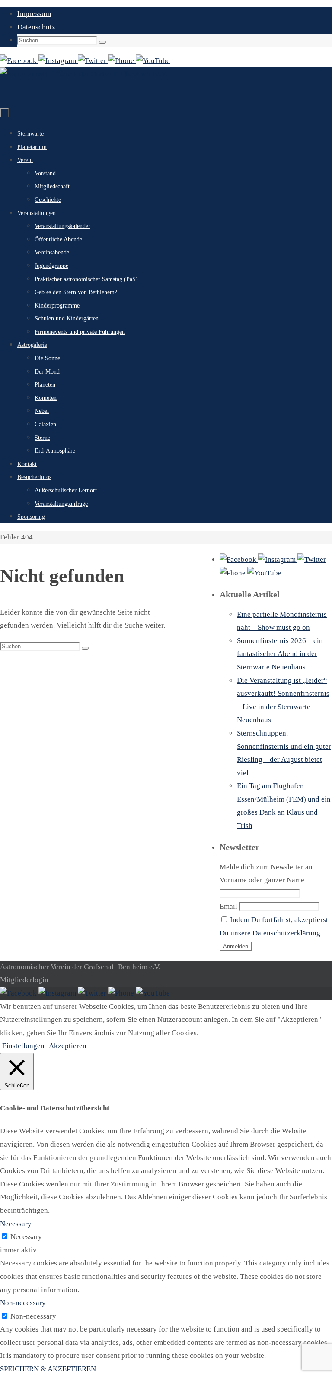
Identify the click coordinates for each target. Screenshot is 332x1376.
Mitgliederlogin (24, 980)
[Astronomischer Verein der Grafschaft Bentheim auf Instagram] (58, 61)
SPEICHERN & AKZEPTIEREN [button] (48, 1369)
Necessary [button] (16, 1224)
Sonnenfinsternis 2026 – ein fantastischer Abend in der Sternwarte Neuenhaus (280, 654)
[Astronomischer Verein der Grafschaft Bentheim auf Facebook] (19, 61)
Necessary (26, 1237)
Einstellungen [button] (23, 1046)
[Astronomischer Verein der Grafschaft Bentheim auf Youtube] (153, 61)
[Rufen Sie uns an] (122, 61)
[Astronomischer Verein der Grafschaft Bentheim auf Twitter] (93, 61)
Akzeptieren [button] (67, 1046)
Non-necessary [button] (23, 1303)
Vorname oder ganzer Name (262, 880)
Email (228, 906)
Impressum (34, 14)
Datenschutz (36, 27)
